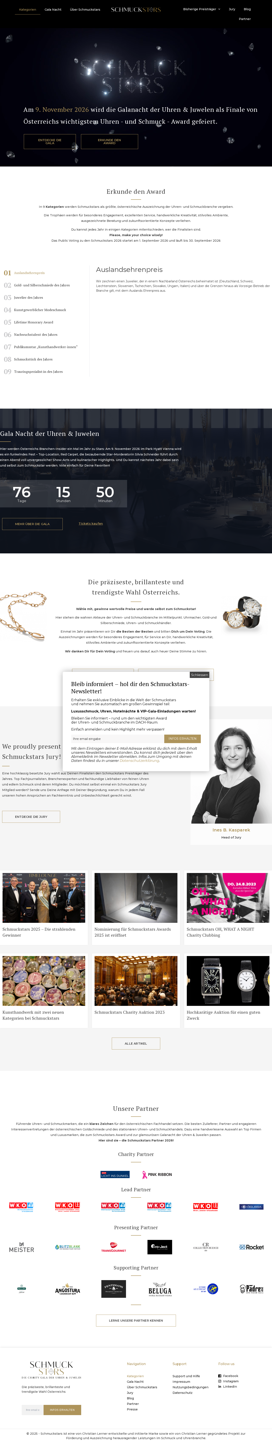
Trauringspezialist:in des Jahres (33, 371)
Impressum (181, 1382)
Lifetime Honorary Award (28, 322)
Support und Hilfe (186, 1376)
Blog (247, 9)
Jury (232, 9)
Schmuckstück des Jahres (28, 359)
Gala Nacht (53, 9)
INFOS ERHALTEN (62, 1410)
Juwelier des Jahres (23, 297)
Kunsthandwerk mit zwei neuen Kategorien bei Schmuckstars (33, 1015)
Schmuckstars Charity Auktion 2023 (130, 1012)
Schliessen (199, 675)
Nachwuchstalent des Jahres (30, 334)
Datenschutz (183, 1393)
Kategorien (27, 9)
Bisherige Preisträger (199, 9)
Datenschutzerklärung (139, 761)
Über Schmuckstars (85, 9)
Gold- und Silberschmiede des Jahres (37, 285)
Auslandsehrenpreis (24, 272)
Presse (132, 1409)
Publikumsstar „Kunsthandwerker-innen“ (41, 346)
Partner (245, 19)
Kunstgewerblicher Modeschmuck (35, 309)
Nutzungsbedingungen (190, 1387)
